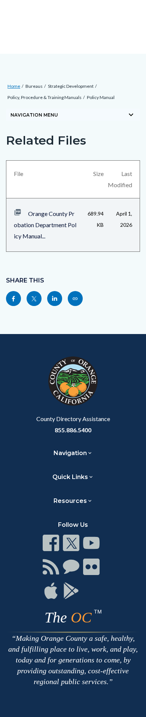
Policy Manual (101, 97)
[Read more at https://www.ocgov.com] (73, 381)
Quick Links (70, 476)
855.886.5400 (73, 429)
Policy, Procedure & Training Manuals (44, 97)
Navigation (70, 453)
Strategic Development (71, 86)
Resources (70, 500)
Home (13, 86)
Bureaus (34, 86)
